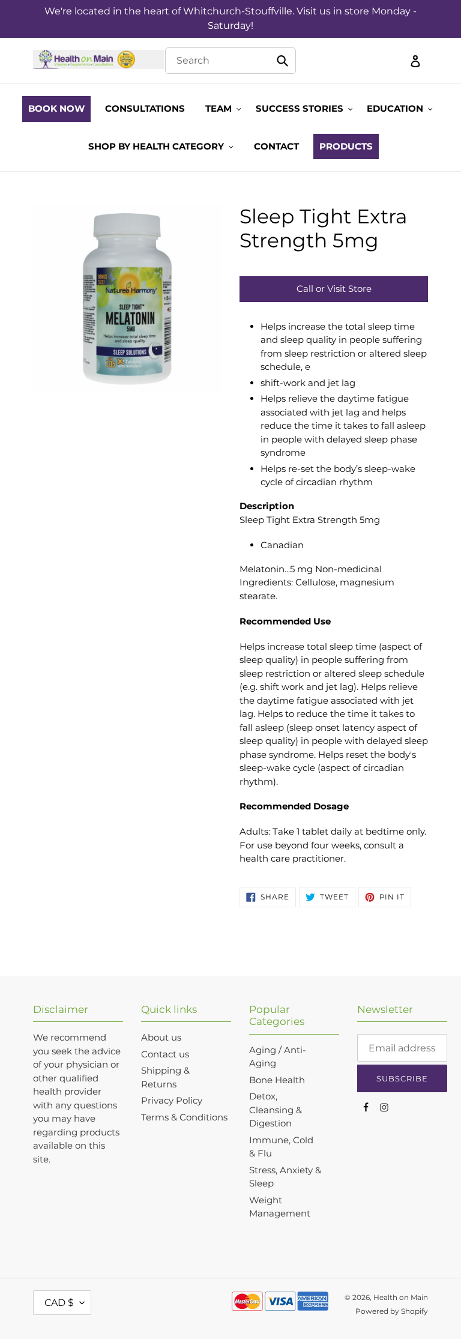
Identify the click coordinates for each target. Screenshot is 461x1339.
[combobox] (230, 60)
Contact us (165, 1054)
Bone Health (277, 1080)
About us (161, 1037)
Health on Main (400, 1297)
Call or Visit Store (334, 288)
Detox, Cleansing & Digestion (275, 1109)
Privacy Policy (171, 1100)
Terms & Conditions (184, 1117)
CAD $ (59, 1302)
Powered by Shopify (391, 1311)
